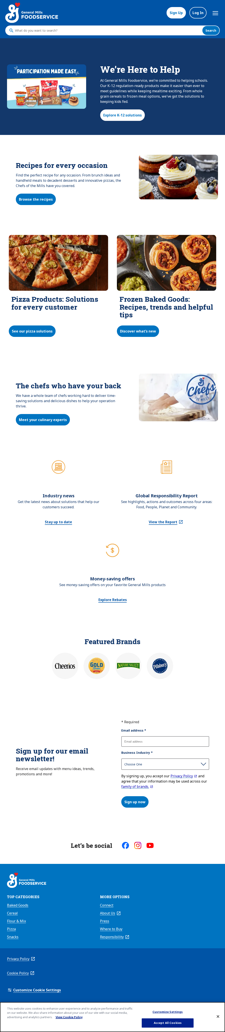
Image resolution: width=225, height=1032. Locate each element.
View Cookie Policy (69, 1017)
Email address (133, 730)
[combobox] (107, 30)
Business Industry (137, 752)
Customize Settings (167, 1012)
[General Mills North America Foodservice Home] (31, 13)
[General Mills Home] (26, 881)
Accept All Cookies (167, 1023)
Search (210, 30)
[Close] (218, 1016)
